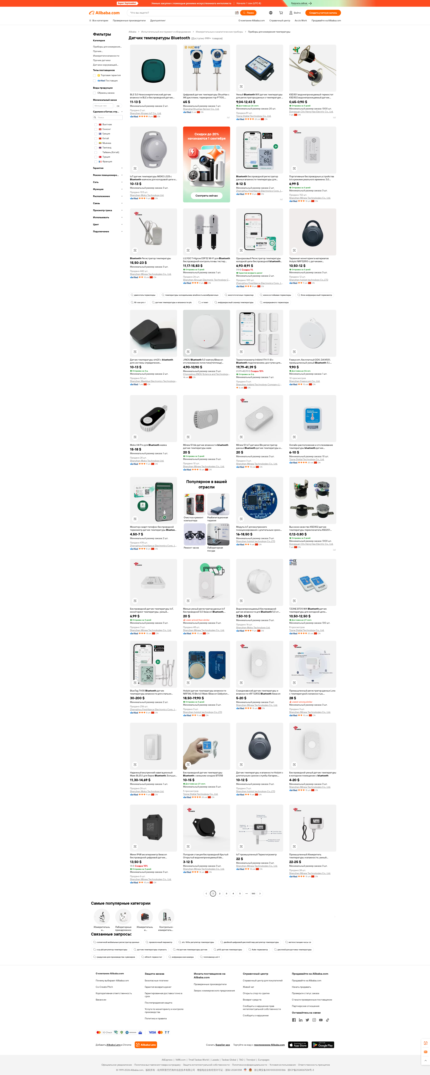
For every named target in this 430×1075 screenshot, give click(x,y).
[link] (425, 1043)
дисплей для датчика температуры (294, 949)
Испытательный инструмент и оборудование (166, 31)
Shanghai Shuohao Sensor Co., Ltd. (201, 109)
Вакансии (101, 999)
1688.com (180, 1059)
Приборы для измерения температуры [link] (269, 31)
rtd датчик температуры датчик (191, 949)
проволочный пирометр (160, 942)
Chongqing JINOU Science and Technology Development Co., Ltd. (206, 374)
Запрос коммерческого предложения (214, 990)
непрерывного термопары (276, 302)
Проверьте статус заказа (305, 993)
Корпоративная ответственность (114, 993)
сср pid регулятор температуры (112, 949)
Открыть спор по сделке (256, 993)
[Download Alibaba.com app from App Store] (298, 1044)
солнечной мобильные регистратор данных (118, 942)
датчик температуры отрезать (152, 949)
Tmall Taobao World (198, 1059)
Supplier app (223, 1044)
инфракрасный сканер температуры (235, 302)
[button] (237, 13)
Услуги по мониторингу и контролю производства (164, 1010)
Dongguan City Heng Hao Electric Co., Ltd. (311, 111)
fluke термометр (260, 949)
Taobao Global (229, 1059)
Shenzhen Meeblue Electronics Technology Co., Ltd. (153, 381)
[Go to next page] (260, 894)
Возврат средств (252, 999)
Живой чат (248, 987)
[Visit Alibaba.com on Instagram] (314, 1020)
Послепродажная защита (158, 1002)
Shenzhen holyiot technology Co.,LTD (308, 279)
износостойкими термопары (277, 295)
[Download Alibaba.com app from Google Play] (323, 1044)
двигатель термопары (144, 295)
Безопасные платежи (156, 980)
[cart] (281, 13)
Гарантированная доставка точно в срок (163, 995)
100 (253, 893)
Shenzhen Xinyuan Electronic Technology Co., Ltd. (206, 279)
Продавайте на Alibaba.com (306, 980)
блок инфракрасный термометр (316, 295)
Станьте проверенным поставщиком (312, 999)
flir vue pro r (140, 302)
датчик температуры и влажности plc (173, 302)
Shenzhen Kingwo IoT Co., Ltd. (145, 113)
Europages (263, 1059)
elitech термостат (153, 957)
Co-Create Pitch (104, 987)
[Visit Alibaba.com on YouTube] (321, 1020)
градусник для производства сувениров (116, 957)
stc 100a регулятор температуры (198, 942)
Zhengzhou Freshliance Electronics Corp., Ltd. (259, 190)
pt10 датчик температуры (229, 949)
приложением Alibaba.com (269, 1044)
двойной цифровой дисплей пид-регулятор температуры (251, 942)
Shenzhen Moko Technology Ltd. (147, 195)
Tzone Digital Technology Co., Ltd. (253, 116)
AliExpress (167, 1059)
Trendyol (250, 1059)
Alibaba (132, 31)
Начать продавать (301, 987)
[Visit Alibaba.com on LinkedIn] (301, 1020)
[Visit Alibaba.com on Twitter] (307, 1020)
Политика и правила (156, 1018)
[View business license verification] (245, 1070)
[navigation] (108, 463)
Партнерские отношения (305, 1006)
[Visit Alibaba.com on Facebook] (294, 1020)
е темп (205, 302)
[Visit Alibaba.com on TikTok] (328, 1020)
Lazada (215, 1059)
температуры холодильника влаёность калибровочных (191, 295)
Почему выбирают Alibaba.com (112, 980)
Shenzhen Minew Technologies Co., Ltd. (310, 198)
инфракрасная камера (183, 957)
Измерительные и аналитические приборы (219, 31)
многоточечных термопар (240, 295)
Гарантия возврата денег (158, 987)
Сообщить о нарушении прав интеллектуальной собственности (262, 1007)
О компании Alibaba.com (110, 973)
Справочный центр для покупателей (263, 980)
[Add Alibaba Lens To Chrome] (146, 1044)
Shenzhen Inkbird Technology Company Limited (259, 384)
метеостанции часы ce (300, 942)
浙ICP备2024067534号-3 (301, 1070)
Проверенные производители (210, 984)
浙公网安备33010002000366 (270, 1070)
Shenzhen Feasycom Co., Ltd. (304, 381)
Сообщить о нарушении (256, 1015)
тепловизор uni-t (211, 957)
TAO (241, 1059)
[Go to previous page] (206, 894)
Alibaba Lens (113, 1044)
